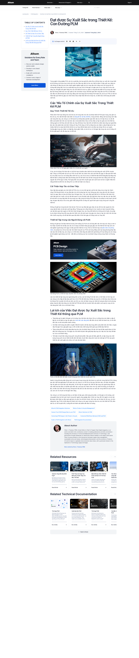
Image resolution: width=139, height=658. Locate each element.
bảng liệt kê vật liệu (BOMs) (82, 117)
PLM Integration (34, 14)
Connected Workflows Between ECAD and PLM (93, 416)
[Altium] (11, 2)
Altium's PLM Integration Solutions (60, 408)
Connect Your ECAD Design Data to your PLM (63, 412)
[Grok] (79, 41)
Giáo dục (79, 2)
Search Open (89, 3)
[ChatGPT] (67, 41)
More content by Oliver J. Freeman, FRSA (74, 447)
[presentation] (115, 456)
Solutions (49, 2)
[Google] (76, 41)
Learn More (58, 255)
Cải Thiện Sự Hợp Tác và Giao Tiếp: (34, 33)
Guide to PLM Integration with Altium (61, 419)
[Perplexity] (70, 41)
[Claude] (73, 41)
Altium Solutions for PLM (85, 412)
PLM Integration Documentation (83, 419)
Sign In (129, 2)
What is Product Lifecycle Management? (84, 408)
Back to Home (84, 532)
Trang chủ (25, 7)
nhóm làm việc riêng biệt (82, 320)
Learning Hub (25, 14)
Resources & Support (65, 2)
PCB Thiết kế (35, 7)
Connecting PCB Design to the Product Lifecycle (64, 416)
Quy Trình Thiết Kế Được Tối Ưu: (33, 31)
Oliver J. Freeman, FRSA (61, 32)
